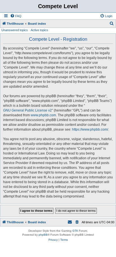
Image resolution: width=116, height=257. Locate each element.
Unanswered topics (14, 30)
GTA (75, 230)
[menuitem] (15, 16)
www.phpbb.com (43, 115)
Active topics (39, 30)
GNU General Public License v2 (27, 110)
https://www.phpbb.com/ (90, 129)
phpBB (43, 234)
